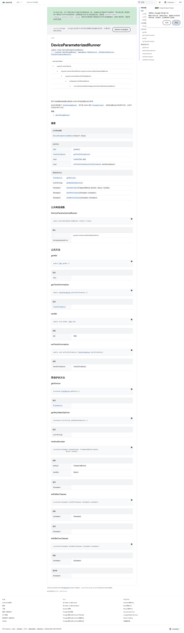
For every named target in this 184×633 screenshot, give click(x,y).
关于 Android (6, 629)
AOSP (52, 38)
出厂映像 (5, 615)
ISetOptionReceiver (106, 52)
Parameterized (98, 105)
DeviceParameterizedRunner (63, 136)
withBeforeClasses (73, 198)
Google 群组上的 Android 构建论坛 (73, 618)
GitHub (4, 621)
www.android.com (129, 612)
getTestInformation (81, 154)
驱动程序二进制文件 (8, 618)
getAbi (76, 149)
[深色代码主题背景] (132, 219)
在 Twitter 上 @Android (70, 603)
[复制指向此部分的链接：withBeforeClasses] (70, 538)
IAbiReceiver (92, 52)
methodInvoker (72, 188)
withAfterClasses (73, 193)
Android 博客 (67, 609)
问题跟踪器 (126, 621)
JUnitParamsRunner (70, 105)
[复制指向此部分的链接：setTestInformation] (71, 344)
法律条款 (19, 629)
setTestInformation (81, 164)
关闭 (166, 23)
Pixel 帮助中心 (127, 606)
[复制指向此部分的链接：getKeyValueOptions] (72, 413)
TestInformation (59, 154)
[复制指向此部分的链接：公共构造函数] (67, 207)
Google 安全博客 (68, 612)
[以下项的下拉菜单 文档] (21, 2)
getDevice (70, 178)
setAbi (76, 159)
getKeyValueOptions (74, 183)
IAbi (54, 149)
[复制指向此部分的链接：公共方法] (62, 250)
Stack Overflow (128, 618)
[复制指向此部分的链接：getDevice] (62, 383)
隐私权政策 (32, 629)
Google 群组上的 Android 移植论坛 (73, 621)
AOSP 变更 (57, 19)
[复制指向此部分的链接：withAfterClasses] (68, 494)
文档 (18, 2)
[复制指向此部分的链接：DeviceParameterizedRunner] (79, 213)
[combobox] (146, 2)
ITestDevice (57, 178)
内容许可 (65, 588)
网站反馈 (40, 629)
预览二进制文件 (7, 612)
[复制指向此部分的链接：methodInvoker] (67, 442)
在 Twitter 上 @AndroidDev (71, 606)
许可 (25, 629)
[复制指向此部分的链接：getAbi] (59, 256)
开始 (176, 23)
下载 (3, 609)
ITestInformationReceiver (61, 54)
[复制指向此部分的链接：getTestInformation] (71, 285)
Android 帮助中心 (128, 603)
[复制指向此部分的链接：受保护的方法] (67, 378)
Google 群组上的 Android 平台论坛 (73, 615)
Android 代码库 (7, 603)
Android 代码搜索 (32, 2)
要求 (3, 606)
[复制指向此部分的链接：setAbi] (59, 314)
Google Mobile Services (130, 615)
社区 (13, 629)
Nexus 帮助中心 (128, 609)
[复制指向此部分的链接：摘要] (58, 123)
